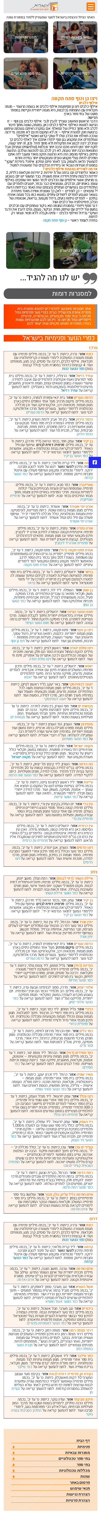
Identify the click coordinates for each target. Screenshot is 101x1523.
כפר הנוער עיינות (65, 797)
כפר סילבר (24, 1367)
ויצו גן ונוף (18, 641)
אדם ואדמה (79, 1209)
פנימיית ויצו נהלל (66, 1114)
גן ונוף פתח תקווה (55, 220)
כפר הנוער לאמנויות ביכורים (46, 1323)
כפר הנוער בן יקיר (75, 456)
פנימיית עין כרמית (35, 840)
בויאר (31, 583)
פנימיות (83, 1447)
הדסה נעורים (35, 412)
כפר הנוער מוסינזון (75, 739)
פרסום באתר (80, 1483)
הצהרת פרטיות (78, 1501)
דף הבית (83, 1441)
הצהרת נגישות (78, 1494)
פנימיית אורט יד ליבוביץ (71, 543)
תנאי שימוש (80, 1489)
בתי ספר (83, 1465)
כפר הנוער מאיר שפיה (50, 1089)
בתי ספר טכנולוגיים (74, 1459)
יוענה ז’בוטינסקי (55, 699)
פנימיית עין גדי (82, 818)
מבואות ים (18, 717)
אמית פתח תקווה (36, 564)
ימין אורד (86, 936)
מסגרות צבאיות (77, 1453)
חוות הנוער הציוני (37, 623)
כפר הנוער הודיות (81, 980)
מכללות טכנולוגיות (74, 1471)
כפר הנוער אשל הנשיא (61, 1301)
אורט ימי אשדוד (81, 521)
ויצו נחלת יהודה (40, 659)
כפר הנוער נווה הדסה (23, 775)
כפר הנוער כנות (73, 368)
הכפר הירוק (84, 434)
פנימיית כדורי (78, 1024)
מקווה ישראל (21, 757)
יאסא (28, 677)
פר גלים (85, 1045)
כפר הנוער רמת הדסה (78, 1187)
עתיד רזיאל (69, 390)
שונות (85, 1477)
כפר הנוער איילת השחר (61, 893)
